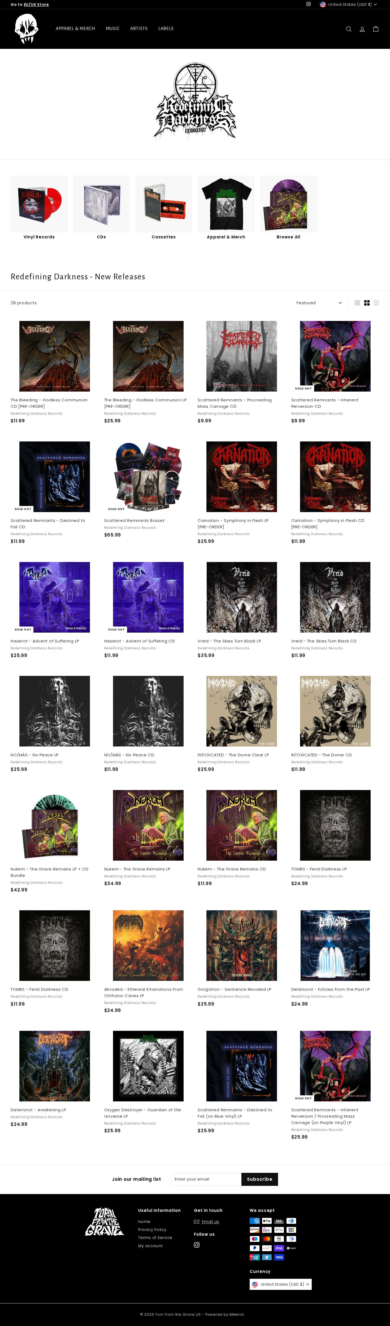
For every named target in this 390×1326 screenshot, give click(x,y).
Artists (139, 28)
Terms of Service (155, 1237)
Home (144, 1221)
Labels (166, 28)
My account (150, 1245)
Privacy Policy (152, 1229)
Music (113, 28)
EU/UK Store (36, 4)
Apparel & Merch (75, 28)
